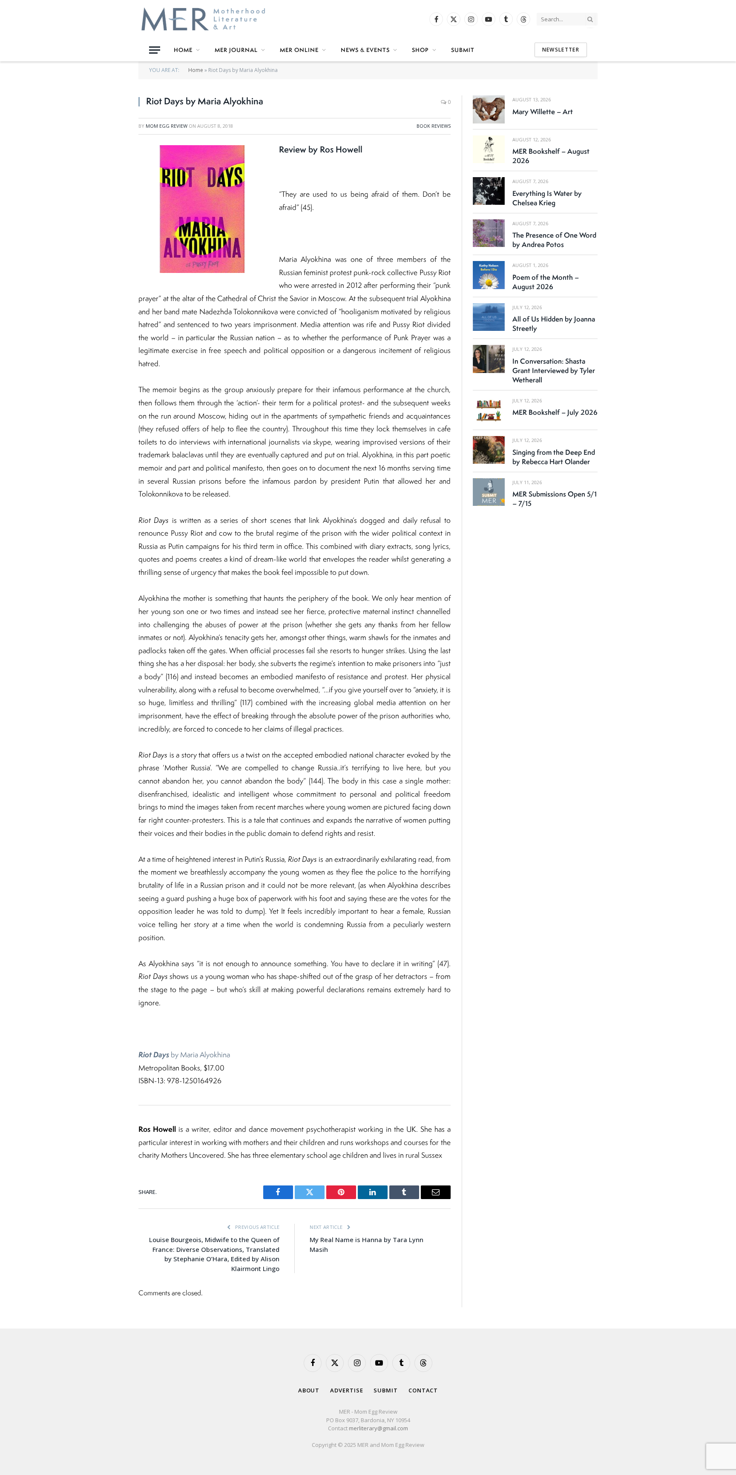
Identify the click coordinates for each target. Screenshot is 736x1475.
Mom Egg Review (166, 126)
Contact (423, 1390)
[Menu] (154, 50)
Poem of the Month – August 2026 (545, 282)
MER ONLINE (299, 50)
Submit (462, 50)
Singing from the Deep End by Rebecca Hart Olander (553, 457)
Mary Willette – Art (542, 111)
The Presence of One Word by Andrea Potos (554, 239)
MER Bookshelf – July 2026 (555, 412)
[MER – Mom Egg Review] (203, 19)
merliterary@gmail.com (378, 1428)
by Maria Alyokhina (184, 1054)
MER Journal (236, 50)
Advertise (346, 1390)
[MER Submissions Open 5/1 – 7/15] (489, 492)
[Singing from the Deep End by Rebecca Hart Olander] (489, 450)
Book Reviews (434, 126)
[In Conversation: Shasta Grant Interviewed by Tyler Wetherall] (489, 359)
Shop (420, 50)
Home (183, 50)
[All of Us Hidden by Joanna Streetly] (489, 317)
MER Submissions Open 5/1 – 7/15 (554, 498)
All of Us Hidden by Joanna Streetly (553, 323)
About (309, 1390)
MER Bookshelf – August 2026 (550, 155)
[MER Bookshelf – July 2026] (489, 410)
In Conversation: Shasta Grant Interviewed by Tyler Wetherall (553, 370)
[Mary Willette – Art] (489, 109)
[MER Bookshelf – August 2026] (489, 149)
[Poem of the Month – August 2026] (489, 275)
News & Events (365, 50)
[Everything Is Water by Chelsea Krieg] (489, 191)
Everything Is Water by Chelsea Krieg (547, 198)
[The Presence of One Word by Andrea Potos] (489, 233)
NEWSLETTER (560, 49)
